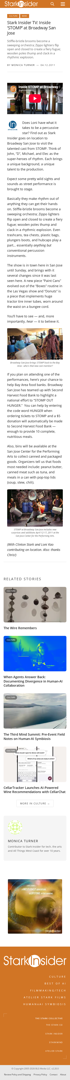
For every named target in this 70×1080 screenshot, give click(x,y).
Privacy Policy (40, 1074)
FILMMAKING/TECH (48, 990)
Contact (53, 1074)
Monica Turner (23, 65)
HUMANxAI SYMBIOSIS (44, 1004)
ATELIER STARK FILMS (45, 997)
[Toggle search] (52, 4)
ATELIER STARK (54, 1051)
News (24, 16)
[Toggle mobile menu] (62, 4)
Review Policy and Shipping (17, 1074)
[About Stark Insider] (35, 906)
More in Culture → (35, 803)
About (63, 1074)
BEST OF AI (55, 983)
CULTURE (57, 976)
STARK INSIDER (54, 1033)
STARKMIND (56, 1042)
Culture (13, 16)
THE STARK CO (54, 1025)
